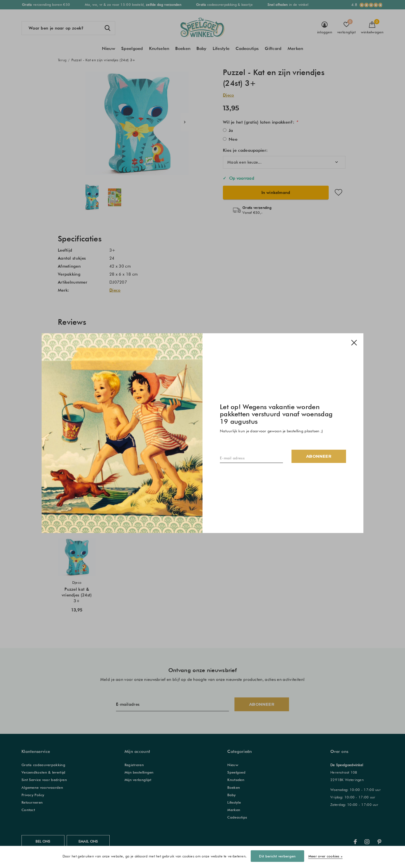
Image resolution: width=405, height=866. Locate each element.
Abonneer (318, 456)
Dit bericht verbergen (277, 856)
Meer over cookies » (325, 856)
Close (354, 342)
